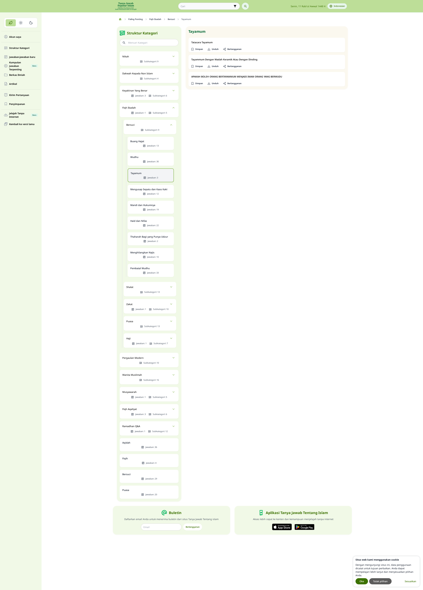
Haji (128, 338)
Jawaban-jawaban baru (22, 57)
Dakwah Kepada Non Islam (137, 73)
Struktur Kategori (19, 48)
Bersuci (130, 124)
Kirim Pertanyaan (19, 95)
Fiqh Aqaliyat (129, 409)
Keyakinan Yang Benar (134, 90)
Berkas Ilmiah (17, 74)
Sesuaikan (410, 581)
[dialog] (386, 571)
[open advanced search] (235, 6)
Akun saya (15, 36)
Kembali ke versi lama (21, 124)
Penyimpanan (17, 104)
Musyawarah (129, 391)
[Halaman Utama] (120, 19)
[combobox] (207, 6)
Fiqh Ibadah (129, 107)
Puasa (129, 321)
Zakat (129, 304)
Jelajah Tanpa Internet (22, 115)
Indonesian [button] (339, 6)
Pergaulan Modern (133, 357)
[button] (197, 49)
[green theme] (11, 22)
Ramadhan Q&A (131, 426)
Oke (362, 581)
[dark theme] (31, 22)
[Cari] (245, 6)
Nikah (125, 56)
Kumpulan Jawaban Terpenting (22, 65)
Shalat (129, 287)
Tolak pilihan (380, 581)
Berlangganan (193, 526)
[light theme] (21, 22)
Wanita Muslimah (132, 374)
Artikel (13, 83)
